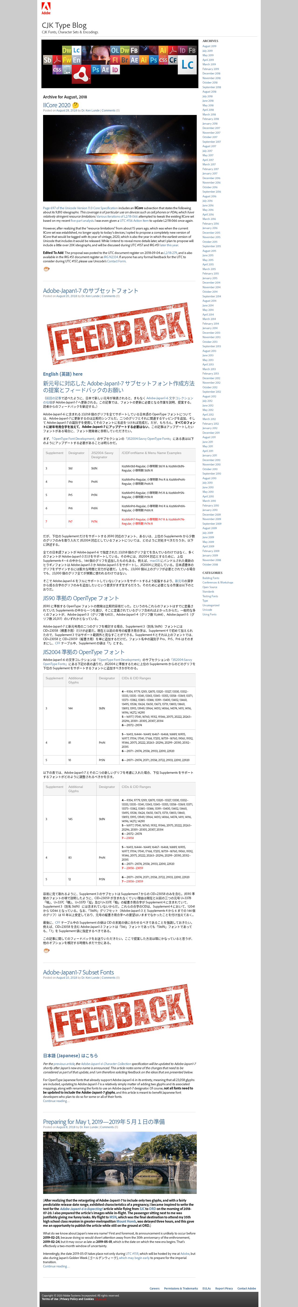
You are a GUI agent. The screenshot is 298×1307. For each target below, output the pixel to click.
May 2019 (208, 55)
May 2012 (208, 410)
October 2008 (210, 564)
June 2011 (208, 442)
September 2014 (212, 296)
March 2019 (209, 64)
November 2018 (211, 78)
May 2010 (208, 492)
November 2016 (211, 182)
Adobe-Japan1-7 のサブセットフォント (91, 290)
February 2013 (211, 373)
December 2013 (211, 333)
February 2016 (211, 223)
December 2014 (211, 282)
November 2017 (211, 133)
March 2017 (209, 164)
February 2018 (211, 119)
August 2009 (210, 528)
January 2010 (210, 510)
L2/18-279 (170, 252)
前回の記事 (53, 397)
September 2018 (212, 87)
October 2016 (210, 187)
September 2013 (212, 346)
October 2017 (210, 137)
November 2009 (212, 519)
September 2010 (212, 473)
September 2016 (212, 192)
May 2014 (208, 310)
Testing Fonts (210, 596)
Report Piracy (224, 1288)
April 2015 (208, 264)
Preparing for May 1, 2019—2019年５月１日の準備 (104, 1121)
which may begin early (134, 1257)
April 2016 (208, 214)
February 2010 (211, 505)
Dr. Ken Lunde (90, 110)
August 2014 (209, 301)
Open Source (210, 587)
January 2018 (210, 123)
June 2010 (208, 487)
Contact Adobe (246, 1288)
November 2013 (211, 337)
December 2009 (212, 515)
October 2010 (210, 469)
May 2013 (208, 360)
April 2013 (208, 364)
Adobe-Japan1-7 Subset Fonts (78, 971)
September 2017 (212, 142)
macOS (155, 560)
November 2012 (211, 383)
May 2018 (208, 105)
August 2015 (209, 251)
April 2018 (208, 110)
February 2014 (211, 324)
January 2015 (210, 278)
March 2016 (209, 219)
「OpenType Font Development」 (74, 438)
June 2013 (208, 355)
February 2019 (211, 69)
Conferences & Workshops (218, 582)
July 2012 (208, 401)
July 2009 (208, 533)
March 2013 (209, 369)
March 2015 (209, 269)
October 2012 (210, 387)
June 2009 (208, 537)
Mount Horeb (126, 1221)
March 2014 (209, 319)
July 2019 (208, 51)
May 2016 (208, 210)
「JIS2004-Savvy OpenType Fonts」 (148, 438)
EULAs (207, 1288)
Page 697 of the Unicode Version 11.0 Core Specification (80, 207)
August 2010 (209, 478)
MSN (113, 1217)
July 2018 (208, 96)
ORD (152, 1208)
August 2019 (209, 46)
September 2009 (212, 524)
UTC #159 (132, 1253)
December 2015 (211, 233)
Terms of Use (50, 1299)
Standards (208, 591)
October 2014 (210, 292)
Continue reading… (56, 1100)
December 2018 (211, 73)
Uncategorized (211, 605)
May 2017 (208, 155)
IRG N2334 (111, 256)
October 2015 (210, 242)
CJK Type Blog (64, 24)
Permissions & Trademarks (181, 1288)
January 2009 (210, 555)
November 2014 (211, 287)
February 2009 (211, 551)
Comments (108, 110)
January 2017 (210, 173)
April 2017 (208, 160)
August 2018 (209, 92)
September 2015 (212, 246)
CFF (58, 643)
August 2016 (209, 196)
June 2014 (208, 305)
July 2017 (207, 151)
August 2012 (209, 396)
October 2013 (210, 342)
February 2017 (211, 169)
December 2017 (211, 128)
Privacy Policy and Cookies (77, 1299)
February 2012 (211, 424)
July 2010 (208, 483)
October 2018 (210, 82)
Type (205, 601)
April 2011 (208, 451)
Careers (154, 1288)
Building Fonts (211, 578)
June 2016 (208, 205)
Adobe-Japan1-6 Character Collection (106, 1063)
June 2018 (208, 101)
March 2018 (209, 114)
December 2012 (211, 378)
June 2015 (208, 255)
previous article (64, 1063)
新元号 (179, 580)
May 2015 (208, 260)
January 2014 (210, 328)
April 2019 (208, 60)
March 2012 (209, 419)
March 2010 (209, 501)
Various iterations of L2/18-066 (117, 216)
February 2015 (211, 273)
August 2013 (209, 351)
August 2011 (209, 437)
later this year (169, 245)
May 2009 (208, 542)
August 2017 (209, 146)
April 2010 (208, 496)
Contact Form (116, 261)
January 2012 (210, 428)
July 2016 (208, 201)
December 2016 (211, 178)
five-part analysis (82, 220)
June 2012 (208, 405)
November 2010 (211, 464)
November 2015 (211, 237)
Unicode (207, 610)
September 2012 (212, 392)
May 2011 (208, 446)
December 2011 (211, 433)
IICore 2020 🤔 (61, 104)
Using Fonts (210, 614)
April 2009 (208, 546)
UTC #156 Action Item (134, 220)
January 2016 (210, 228)
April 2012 (208, 414)
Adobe (185, 1253)
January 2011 (210, 455)
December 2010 (211, 460)
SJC (142, 1208)
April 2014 (208, 314)
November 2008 (212, 560)
